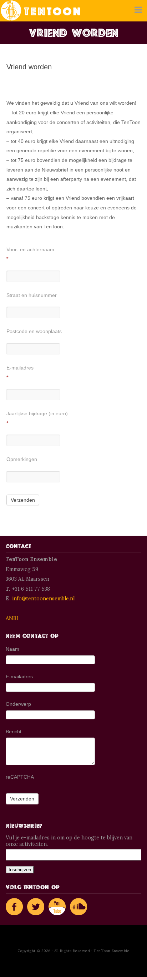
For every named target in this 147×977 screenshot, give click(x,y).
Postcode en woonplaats (34, 331)
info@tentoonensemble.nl (43, 598)
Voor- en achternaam (30, 254)
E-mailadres (20, 372)
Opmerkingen (21, 459)
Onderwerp (18, 704)
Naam (12, 649)
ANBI (12, 618)
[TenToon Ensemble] (40, 10)
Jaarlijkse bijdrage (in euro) (37, 418)
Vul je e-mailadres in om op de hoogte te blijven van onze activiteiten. (69, 840)
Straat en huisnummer (31, 295)
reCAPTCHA (20, 777)
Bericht (13, 731)
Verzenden (23, 500)
